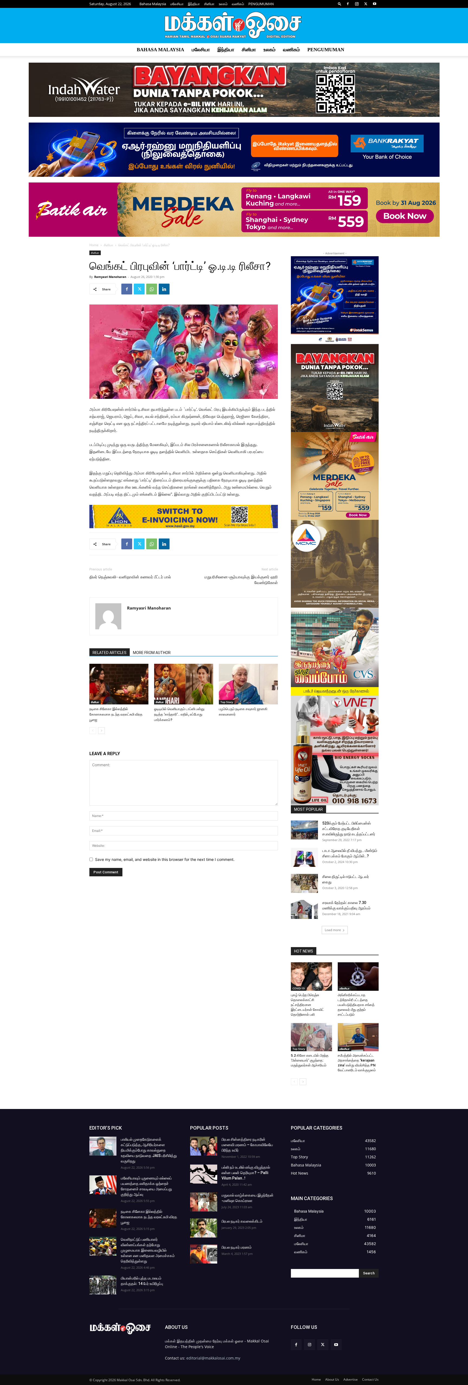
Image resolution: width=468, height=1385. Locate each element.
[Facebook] (348, 4)
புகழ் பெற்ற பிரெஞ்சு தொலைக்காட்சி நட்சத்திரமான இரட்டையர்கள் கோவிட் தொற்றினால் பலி (307, 1005)
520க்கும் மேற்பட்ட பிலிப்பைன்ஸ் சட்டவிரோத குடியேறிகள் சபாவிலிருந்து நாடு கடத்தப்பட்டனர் (348, 828)
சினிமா (209, 3)
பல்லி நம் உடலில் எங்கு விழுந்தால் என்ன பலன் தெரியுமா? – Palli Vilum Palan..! (246, 1172)
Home (94, 245)
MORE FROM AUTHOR (152, 652)
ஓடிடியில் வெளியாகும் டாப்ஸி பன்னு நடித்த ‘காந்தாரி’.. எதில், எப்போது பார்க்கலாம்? (179, 714)
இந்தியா (194, 3)
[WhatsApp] (151, 289)
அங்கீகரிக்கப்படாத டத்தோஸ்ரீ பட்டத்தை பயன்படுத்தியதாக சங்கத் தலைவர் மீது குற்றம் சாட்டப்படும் (356, 1005)
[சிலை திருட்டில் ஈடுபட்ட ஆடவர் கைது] (304, 883)
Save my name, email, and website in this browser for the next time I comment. (165, 859)
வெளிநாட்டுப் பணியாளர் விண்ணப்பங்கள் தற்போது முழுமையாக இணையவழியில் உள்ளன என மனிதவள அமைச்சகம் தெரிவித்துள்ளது (148, 1250)
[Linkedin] (164, 289)
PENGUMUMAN (261, 3)
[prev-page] (92, 730)
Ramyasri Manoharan (110, 277)
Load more (333, 930)
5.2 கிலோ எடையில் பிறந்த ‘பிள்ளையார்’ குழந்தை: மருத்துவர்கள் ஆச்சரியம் (310, 1060)
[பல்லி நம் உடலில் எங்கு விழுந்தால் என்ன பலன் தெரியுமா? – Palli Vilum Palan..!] (203, 1174)
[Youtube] (374, 4)
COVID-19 (298, 988)
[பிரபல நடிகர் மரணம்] (203, 1254)
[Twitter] (366, 4)
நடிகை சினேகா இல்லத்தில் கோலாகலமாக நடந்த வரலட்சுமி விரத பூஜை (115, 714)
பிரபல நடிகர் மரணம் (237, 1247)
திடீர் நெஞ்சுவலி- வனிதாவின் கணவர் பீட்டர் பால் (130, 577)
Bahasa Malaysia (152, 3)
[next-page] (101, 730)
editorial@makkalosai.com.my (213, 1358)
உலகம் (223, 3)
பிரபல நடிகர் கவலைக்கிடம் (242, 1221)
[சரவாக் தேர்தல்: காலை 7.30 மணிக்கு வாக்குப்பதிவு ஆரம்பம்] (304, 909)
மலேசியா (177, 3)
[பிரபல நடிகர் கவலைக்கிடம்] (203, 1228)
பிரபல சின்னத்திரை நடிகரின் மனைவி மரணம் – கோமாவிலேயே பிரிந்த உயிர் (247, 1144)
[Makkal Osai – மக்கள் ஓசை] (234, 26)
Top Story (226, 702)
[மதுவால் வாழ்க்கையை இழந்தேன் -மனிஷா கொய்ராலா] (203, 1201)
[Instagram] (357, 4)
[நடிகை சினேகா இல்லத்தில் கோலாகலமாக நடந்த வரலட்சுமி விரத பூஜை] (118, 684)
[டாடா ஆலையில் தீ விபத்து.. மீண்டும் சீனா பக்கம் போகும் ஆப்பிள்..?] (304, 857)
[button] (340, 4)
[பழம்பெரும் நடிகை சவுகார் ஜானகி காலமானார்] (248, 684)
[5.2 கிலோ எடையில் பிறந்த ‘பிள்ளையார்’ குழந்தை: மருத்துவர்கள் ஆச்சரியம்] (311, 1037)
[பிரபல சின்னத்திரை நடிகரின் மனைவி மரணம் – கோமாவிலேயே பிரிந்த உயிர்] (203, 1146)
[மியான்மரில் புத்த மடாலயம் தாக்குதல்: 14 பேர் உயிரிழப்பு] (102, 1284)
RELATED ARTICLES (109, 652)
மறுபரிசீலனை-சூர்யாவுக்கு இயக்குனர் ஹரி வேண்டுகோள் (241, 580)
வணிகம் (238, 3)
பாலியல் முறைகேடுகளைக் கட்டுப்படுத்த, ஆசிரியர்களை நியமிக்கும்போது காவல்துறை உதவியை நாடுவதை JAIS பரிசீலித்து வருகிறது (149, 1150)
